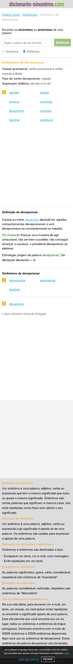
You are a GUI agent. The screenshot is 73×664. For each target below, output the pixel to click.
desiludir (14, 289)
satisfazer (46, 120)
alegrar (44, 92)
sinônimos (25, 30)
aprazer (14, 101)
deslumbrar (16, 110)
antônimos (45, 30)
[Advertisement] (36, 166)
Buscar (62, 42)
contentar (46, 101)
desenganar (48, 280)
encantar (46, 110)
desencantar (17, 280)
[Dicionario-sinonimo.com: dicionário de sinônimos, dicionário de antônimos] (36, 4)
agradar (14, 92)
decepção (31, 219)
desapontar (16, 304)
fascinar (14, 120)
